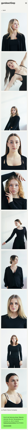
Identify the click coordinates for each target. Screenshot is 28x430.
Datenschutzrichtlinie (10, 423)
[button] (26, 3)
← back (3, 10)
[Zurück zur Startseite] (8, 3)
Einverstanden (7, 425)
